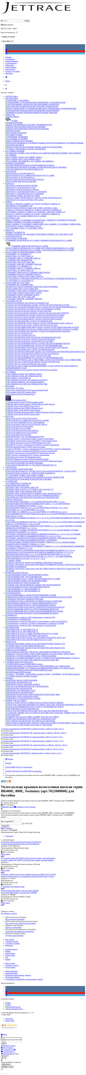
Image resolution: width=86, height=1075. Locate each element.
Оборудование (10, 67)
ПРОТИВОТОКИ (12, 627)
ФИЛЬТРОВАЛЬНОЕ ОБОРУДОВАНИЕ (21, 680)
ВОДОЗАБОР (10, 171)
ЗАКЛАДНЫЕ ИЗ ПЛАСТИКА (17, 283)
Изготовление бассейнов (14, 919)
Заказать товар (8, 807)
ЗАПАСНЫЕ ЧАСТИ (13, 301)
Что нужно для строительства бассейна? (20, 923)
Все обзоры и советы (9, 913)
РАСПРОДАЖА (11, 96)
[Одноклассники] (7, 781)
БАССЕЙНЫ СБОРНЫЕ (15, 151)
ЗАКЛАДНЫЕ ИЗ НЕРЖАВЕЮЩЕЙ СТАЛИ (23, 252)
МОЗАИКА (9, 386)
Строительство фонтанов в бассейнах (19, 931)
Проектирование (11, 61)
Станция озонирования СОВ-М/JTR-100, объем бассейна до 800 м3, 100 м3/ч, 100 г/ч (33, 733)
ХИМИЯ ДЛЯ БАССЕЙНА (16, 701)
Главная (8, 57)
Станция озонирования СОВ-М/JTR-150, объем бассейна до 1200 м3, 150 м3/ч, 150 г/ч (34, 745)
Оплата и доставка (12, 71)
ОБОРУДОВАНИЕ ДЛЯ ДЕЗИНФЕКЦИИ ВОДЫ (24, 437)
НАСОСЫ (9, 416)
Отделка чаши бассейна (14, 935)
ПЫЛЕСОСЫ (10, 642)
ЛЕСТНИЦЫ (10, 372)
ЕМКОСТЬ (9, 230)
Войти (4, 1043)
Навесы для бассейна (13, 927)
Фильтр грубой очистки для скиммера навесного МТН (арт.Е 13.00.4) (27, 876)
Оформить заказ (7, 1067)
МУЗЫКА (9, 678)
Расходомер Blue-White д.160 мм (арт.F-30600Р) (19, 893)
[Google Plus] (10, 781)
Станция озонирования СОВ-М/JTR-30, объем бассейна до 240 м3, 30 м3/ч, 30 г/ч (32, 749)
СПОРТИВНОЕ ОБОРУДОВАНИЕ (19, 469)
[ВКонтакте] (2, 781)
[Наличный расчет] (13, 1007)
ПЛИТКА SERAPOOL (14, 500)
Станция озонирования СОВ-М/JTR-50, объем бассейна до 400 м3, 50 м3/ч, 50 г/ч (32, 729)
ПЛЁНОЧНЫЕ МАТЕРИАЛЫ (17, 485)
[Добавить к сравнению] (3, 856)
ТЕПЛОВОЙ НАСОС (13, 236)
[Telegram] (6, 53)
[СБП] (8, 1005)
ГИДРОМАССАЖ (12, 218)
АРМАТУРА (10, 115)
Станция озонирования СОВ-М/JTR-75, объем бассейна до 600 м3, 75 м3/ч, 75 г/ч (32, 741)
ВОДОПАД (9, 184)
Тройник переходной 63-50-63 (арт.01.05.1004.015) (20, 844)
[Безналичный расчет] (14, 1009)
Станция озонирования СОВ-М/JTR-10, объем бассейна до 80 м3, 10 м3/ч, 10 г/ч (32, 737)
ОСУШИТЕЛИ (11, 481)
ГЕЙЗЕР (8, 202)
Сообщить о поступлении (25, 807)
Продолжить (6, 1064)
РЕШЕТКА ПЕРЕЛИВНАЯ (16, 650)
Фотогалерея (10, 69)
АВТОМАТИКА (11, 98)
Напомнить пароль (8, 1046)
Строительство (11, 63)
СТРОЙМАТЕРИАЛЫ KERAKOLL (19, 662)
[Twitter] (5, 781)
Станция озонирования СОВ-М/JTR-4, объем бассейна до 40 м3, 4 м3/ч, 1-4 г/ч (31, 753)
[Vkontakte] (6, 49)
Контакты (9, 73)
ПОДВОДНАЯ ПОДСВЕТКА (16, 573)
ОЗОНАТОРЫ (11, 467)
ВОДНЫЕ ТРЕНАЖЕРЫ (15, 163)
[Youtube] (6, 51)
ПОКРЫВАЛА (11, 615)
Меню (7, 81)
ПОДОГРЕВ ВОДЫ (13, 593)
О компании (10, 59)
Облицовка (9, 65)
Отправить (5, 826)
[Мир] (8, 1003)
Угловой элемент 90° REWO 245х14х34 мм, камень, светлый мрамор (27, 860)
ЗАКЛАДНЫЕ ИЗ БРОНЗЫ (16, 238)
